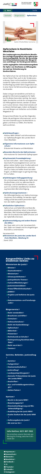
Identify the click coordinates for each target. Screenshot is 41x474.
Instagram (10, 472)
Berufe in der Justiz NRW (17, 400)
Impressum (9, 452)
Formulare (12, 319)
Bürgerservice (19, 15)
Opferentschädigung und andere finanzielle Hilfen (20, 222)
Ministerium (13, 274)
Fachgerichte (13, 364)
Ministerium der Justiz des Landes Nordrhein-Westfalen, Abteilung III (20, 237)
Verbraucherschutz (15, 322)
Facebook (9, 462)
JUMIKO (11, 292)
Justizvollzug (13, 370)
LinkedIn (9, 469)
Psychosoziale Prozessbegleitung (17, 158)
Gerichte (11, 361)
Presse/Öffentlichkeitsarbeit (19, 289)
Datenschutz (10, 454)
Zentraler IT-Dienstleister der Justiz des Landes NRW (22, 377)
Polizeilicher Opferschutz (14, 205)
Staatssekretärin (14, 271)
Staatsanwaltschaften (17, 367)
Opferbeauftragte (11, 133)
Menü (9, 10)
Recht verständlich (15, 313)
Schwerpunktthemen (16, 277)
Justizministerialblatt (16, 286)
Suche (34, 10)
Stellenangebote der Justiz (18, 420)
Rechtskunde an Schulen (18, 337)
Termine (11, 348)
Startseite (7, 15)
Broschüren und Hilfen (17, 316)
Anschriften (12, 381)
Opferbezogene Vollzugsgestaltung (18, 178)
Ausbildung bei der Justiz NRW (20, 411)
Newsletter (9, 459)
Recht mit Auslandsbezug (18, 325)
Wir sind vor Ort (14, 423)
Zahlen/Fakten (14, 390)
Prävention (12, 334)
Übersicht (9, 457)
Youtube (9, 467)
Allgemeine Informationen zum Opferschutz (19, 145)
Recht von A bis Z (14, 345)
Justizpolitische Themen (17, 280)
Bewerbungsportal (15, 403)
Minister (11, 268)
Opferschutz (13, 328)
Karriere (9, 396)
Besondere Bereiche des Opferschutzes (19, 152)
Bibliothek (12, 331)
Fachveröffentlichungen (17, 283)
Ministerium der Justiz (16, 264)
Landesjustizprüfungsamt (18, 373)
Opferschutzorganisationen (15, 193)
